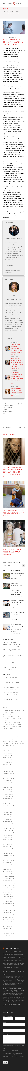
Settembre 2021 (8, 887)
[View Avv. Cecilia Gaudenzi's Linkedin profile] (14, 295)
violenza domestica (8, 745)
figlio (13, 726)
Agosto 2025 (7, 780)
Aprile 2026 (6, 762)
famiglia (5, 726)
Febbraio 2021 (7, 903)
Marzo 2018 (6, 928)
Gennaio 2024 (7, 823)
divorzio (5, 724)
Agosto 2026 (7, 753)
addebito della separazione (16, 710)
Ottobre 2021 (7, 885)
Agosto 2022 (7, 862)
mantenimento (7, 732)
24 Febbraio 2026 (16, 633)
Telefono (5, 1028)
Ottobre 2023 (7, 830)
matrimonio (11, 735)
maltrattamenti (12, 728)
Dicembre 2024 (7, 798)
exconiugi (20, 724)
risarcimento (16, 739)
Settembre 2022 (8, 860)
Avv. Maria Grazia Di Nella (14, 687)
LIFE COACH (6, 665)
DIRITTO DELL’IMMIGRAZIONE (11, 644)
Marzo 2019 (6, 912)
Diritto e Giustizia (12, 948)
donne (10, 724)
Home (5, 11)
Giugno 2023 (7, 839)
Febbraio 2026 (7, 766)
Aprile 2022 (6, 871)
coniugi (19, 718)
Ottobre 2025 (7, 775)
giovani (5, 409)
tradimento (6, 743)
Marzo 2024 (6, 819)
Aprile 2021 (6, 899)
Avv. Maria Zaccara (11, 689)
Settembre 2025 (8, 778)
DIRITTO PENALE (7, 662)
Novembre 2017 (7, 933)
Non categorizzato (9, 667)
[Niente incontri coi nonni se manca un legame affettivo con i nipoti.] (6, 576)
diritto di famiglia (8, 722)
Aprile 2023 (6, 844)
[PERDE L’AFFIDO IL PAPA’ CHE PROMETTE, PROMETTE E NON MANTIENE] (6, 615)
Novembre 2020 (7, 910)
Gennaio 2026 (7, 769)
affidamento (12, 712)
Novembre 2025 (7, 773)
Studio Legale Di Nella (14, 238)
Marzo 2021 (6, 901)
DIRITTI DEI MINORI (8, 642)
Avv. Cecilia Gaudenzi (14, 300)
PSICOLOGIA (6, 669)
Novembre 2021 (7, 883)
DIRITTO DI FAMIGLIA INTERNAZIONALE (14, 655)
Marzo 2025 (6, 791)
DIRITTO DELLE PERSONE (10, 647)
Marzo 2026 (6, 764)
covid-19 (12, 720)
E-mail (4, 1022)
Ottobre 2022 (7, 858)
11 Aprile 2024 (15, 621)
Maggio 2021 (7, 896)
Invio (5, 1062)
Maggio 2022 (7, 869)
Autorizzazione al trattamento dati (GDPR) (13, 1046)
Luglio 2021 (6, 892)
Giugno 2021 (7, 894)
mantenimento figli (16, 732)
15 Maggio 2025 (15, 580)
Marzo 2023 (6, 846)
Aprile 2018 (6, 926)
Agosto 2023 (7, 835)
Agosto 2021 (7, 889)
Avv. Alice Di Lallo (11, 677)
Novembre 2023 (7, 828)
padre (13, 737)
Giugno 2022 (7, 867)
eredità (15, 724)
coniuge (14, 718)
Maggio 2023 (7, 842)
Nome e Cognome (8, 1016)
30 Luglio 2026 (7, 517)
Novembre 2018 (7, 914)
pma (20, 737)
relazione (9, 739)
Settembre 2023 (8, 832)
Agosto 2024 (7, 807)
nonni (9, 737)
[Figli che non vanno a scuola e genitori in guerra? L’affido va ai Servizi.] (14, 533)
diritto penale (18, 722)
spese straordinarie (16, 741)
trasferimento (14, 743)
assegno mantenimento (9, 716)
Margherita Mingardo (12, 697)
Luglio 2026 (6, 755)
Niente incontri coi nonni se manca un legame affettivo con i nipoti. (17, 576)
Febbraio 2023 (7, 848)
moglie (5, 737)
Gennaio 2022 (7, 878)
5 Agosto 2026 (7, 478)
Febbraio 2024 (7, 821)
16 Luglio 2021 (15, 608)
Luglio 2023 (6, 837)
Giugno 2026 (7, 757)
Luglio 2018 (6, 921)
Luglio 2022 (6, 864)
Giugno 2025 (7, 785)
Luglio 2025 (6, 782)
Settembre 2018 (8, 919)
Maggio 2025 (7, 787)
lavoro (5, 728)
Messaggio (6, 1034)
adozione (5, 712)
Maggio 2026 (7, 760)
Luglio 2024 (6, 810)
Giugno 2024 (7, 812)
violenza (21, 743)
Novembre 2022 (7, 855)
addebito (5, 710)
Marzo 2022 (6, 873)
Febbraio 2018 (7, 930)
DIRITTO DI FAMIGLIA (13, 11)
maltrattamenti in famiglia (10, 730)
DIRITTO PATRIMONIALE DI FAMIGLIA (13, 659)
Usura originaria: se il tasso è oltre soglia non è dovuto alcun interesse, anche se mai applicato (13, 989)
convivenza (6, 720)
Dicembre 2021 (7, 880)
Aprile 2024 (6, 816)
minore (16, 735)
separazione (6, 741)
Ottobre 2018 (7, 917)
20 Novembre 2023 (16, 596)
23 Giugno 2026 (7, 557)
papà (17, 737)
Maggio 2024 (7, 814)
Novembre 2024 (7, 801)
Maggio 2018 (7, 924)
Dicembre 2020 (7, 908)
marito (5, 735)
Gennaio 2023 (7, 851)
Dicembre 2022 (7, 853)
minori (20, 735)
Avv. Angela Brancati (12, 680)
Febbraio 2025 (7, 794)
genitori (9, 407)
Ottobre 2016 (7, 935)
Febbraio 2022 (7, 876)
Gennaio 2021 (7, 905)
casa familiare (7, 718)
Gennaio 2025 (7, 796)
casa (17, 716)
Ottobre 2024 (7, 803)
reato (4, 739)
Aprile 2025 (6, 789)
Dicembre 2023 (7, 826)
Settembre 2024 (8, 805)
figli (4, 407)
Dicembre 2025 (7, 771)
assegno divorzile (8, 714)
